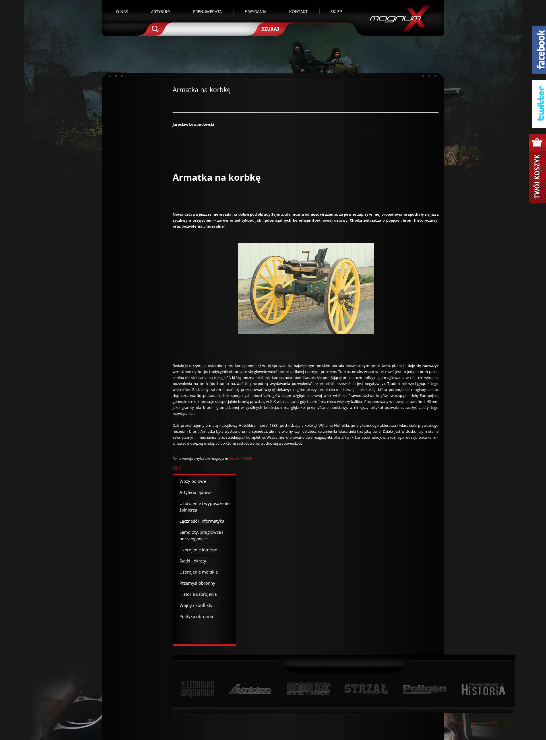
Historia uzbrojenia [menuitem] (198, 594)
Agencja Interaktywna (475, 723)
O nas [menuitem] (122, 11)
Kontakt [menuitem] (298, 11)
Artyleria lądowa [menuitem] (195, 492)
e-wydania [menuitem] (255, 11)
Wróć (177, 467)
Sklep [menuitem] (336, 11)
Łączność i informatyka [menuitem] (201, 521)
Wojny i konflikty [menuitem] (195, 605)
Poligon (424, 689)
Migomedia (501, 723)
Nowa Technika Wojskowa (197, 689)
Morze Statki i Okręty (308, 689)
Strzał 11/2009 (240, 458)
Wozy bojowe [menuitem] (192, 481)
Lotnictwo (250, 689)
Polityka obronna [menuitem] (196, 616)
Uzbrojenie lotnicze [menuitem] (198, 550)
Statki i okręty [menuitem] (192, 561)
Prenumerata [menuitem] (207, 11)
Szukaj (269, 28)
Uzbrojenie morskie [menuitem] (198, 572)
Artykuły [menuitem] (160, 11)
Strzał (366, 689)
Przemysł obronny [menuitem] (197, 583)
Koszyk (537, 168)
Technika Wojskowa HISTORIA (483, 689)
